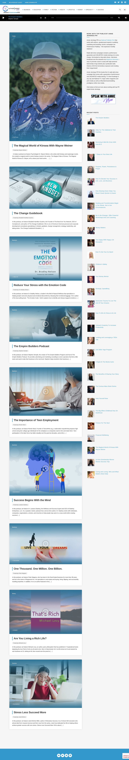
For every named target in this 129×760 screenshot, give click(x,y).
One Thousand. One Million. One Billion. (38, 568)
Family (46, 9)
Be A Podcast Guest (15, 2)
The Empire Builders (15, 17)
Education (37, 9)
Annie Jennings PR (31, 2)
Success (100, 9)
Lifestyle (71, 9)
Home (4, 2)
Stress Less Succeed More (30, 712)
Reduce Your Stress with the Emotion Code (40, 285)
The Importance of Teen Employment (36, 420)
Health (62, 9)
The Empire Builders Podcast (31, 346)
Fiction (54, 9)
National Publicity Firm (107, 40)
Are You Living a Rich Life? (30, 638)
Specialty (89, 9)
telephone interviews (112, 59)
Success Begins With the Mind (32, 500)
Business (27, 9)
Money (80, 9)
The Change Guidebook (28, 213)
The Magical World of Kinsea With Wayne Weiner (43, 145)
